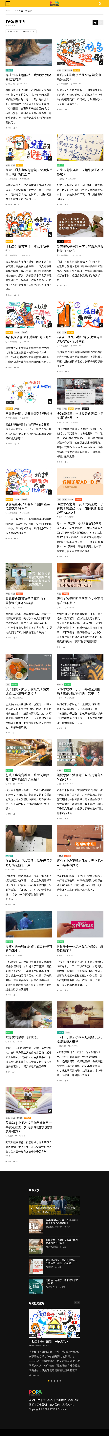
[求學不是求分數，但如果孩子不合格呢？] (80, 147)
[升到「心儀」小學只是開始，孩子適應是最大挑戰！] (80, 1014)
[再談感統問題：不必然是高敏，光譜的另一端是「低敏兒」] (36, 1266)
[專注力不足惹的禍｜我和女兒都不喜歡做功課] (29, 52)
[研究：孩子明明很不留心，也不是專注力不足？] (80, 576)
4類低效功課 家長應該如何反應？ (29, 337)
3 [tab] (54, 1381)
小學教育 (17, 332)
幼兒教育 (24, 332)
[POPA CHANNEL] (54, 3)
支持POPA (68, 1404)
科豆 (60, 517)
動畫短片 (76, 70)
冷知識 (71, 409)
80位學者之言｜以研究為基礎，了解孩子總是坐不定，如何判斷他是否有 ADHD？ (80, 508)
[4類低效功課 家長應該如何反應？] (29, 315)
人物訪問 (9, 70)
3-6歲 (59, 70)
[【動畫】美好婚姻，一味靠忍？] (54, 1323)
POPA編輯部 (64, 84)
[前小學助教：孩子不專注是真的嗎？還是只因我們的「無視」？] (80, 667)
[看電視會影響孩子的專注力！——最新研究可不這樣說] (29, 576)
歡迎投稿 (11, 84)
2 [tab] (51, 1381)
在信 (9, 1042)
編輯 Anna (63, 422)
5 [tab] (60, 1381)
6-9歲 (64, 70)
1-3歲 (59, 499)
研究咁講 (68, 242)
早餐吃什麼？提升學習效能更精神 (29, 413)
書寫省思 (60, 165)
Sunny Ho (52, 1287)
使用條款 (61, 1400)
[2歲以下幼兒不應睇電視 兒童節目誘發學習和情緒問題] (80, 315)
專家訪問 (27, 1118)
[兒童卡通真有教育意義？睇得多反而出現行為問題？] (29, 147)
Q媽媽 (61, 179)
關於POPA (34, 1400)
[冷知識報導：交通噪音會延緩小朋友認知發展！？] (80, 391)
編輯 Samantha (55, 1227)
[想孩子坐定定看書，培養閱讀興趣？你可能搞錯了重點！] (29, 752)
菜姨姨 (10, 1136)
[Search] (99, 3)
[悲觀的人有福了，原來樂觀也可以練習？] (36, 1286)
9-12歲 (70, 70)
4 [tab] (57, 1381)
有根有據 (60, 242)
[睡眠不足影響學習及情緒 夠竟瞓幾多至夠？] (80, 52)
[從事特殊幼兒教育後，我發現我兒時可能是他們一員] (29, 838)
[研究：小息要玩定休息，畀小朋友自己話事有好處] (80, 838)
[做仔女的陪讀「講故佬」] (29, 1014)
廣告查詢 (48, 1400)
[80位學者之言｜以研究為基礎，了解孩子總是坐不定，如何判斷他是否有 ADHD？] (80, 481)
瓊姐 (38, 1212)
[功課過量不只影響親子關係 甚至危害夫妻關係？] (29, 481)
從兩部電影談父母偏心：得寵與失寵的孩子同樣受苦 (64, 1208)
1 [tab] (49, 1381)
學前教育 (19, 1118)
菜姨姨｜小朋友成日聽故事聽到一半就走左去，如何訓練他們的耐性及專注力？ (29, 1127)
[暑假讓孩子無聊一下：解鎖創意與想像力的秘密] (80, 224)
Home (8, 11)
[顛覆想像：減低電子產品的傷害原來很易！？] (80, 752)
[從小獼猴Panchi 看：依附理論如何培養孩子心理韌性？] (36, 1226)
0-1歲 (8, 165)
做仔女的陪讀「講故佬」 (23, 1037)
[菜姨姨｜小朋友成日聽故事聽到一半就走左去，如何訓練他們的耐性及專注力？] (29, 1100)
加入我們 (54, 1404)
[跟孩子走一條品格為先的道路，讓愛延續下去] (80, 924)
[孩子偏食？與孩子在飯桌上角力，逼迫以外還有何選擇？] (29, 667)
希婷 (60, 698)
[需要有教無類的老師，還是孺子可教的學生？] (29, 924)
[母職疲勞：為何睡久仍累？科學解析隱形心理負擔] (36, 1246)
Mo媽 (50, 1267)
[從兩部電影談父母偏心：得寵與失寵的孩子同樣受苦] (54, 1205)
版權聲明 (42, 1404)
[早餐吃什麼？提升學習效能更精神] (29, 391)
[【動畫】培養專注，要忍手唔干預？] (29, 224)
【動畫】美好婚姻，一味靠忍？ (49, 1341)
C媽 (9, 698)
